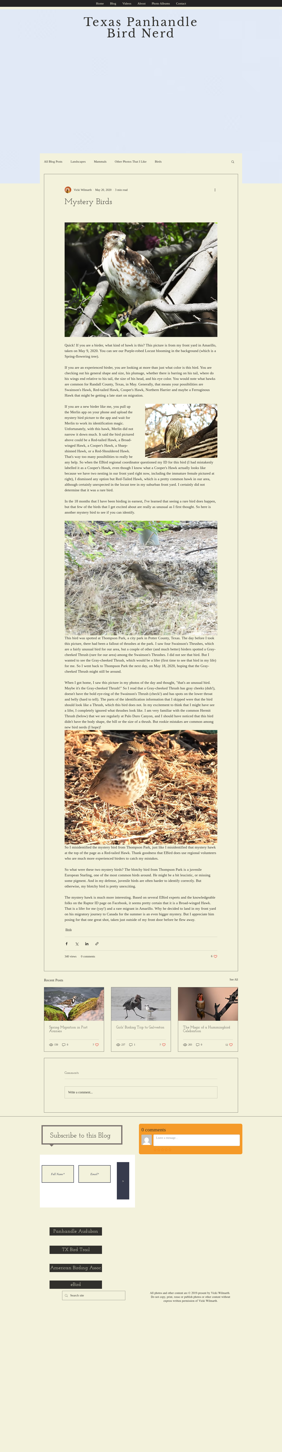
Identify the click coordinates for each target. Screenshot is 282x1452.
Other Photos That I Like (131, 161)
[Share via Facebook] (67, 944)
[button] (233, 161)
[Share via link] (97, 944)
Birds (158, 161)
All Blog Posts (53, 161)
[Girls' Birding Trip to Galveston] (141, 1004)
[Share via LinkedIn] (87, 944)
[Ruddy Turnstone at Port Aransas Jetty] (74, 1004)
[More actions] (214, 189)
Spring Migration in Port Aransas (68, 1029)
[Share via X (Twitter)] (77, 944)
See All (234, 979)
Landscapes (78, 161)
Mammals (100, 161)
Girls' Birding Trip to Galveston (140, 1027)
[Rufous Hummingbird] (208, 1004)
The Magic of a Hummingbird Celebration (206, 1029)
